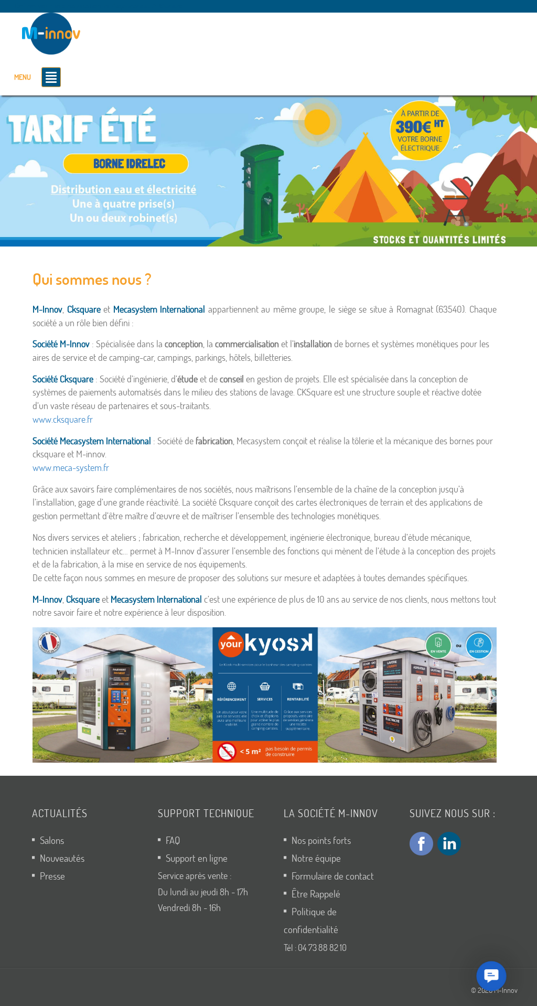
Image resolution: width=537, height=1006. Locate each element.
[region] (268, 171)
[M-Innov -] (53, 31)
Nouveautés (62, 857)
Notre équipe (316, 857)
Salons (52, 840)
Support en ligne (197, 857)
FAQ (173, 840)
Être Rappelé (316, 893)
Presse (52, 875)
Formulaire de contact (333, 875)
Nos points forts (321, 840)
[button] (265, 695)
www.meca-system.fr (71, 467)
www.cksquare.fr (63, 419)
